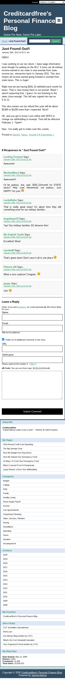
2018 (5, 563)
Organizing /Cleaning (12, 514)
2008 (5, 605)
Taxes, (24, 134)
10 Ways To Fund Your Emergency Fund (21, 461)
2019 (5, 559)
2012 (5, 588)
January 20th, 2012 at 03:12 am (17, 203)
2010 (5, 597)
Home (4, 41)
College (6, 485)
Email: (5, 323)
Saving (6, 522)
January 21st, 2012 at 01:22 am (17, 286)
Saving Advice (39, 675)
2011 (5, 592)
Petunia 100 (10, 267)
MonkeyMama (11, 172)
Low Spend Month (11, 510)
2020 (5, 555)
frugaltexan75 (11, 218)
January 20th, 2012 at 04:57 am (17, 269)
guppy (7, 283)
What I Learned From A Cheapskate (18, 465)
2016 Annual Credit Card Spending (18, 444)
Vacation (6, 539)
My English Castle (14, 234)
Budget (6, 481)
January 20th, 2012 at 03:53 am (17, 253)
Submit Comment (32, 411)
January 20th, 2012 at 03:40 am (17, 237)
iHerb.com (7, 632)
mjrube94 (9, 250)
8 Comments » (46, 134)
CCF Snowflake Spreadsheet (16, 627)
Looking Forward (13, 157)
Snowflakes (8, 527)
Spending (7, 531)
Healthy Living (9, 497)
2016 (5, 571)
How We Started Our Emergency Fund (20, 457)
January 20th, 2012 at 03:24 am (17, 221)
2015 (5, 576)
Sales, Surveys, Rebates (14, 518)
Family (6, 493)
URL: (4, 343)
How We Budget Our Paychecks (17, 453)
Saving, (16, 134)
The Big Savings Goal (12, 448)
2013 (5, 584)
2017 (5, 567)
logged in (22, 307)
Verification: (8, 354)
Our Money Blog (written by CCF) (17, 636)
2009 (5, 601)
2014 (5, 580)
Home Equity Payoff (11, 502)
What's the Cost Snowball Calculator (19, 640)
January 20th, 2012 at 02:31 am (17, 159)
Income (6, 506)
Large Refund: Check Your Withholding (20, 469)
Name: (5, 312)
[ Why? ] (33, 364)
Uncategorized (9, 543)
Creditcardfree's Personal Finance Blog (20, 616)
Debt (5, 489)
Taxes (5, 535)
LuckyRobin (10, 200)
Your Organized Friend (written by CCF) (20, 644)
